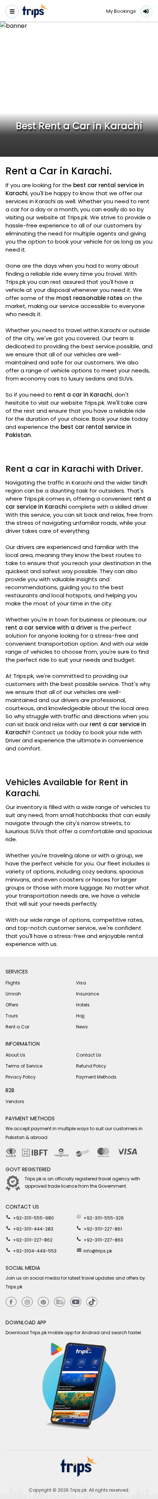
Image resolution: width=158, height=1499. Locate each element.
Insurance (87, 994)
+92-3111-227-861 (102, 1229)
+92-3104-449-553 (34, 1251)
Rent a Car (17, 1027)
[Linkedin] (59, 1302)
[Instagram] (27, 1302)
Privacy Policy (21, 1077)
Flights (13, 983)
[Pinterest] (43, 1302)
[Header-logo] (35, 12)
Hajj (80, 1016)
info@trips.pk (97, 1251)
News (82, 1027)
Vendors (15, 1101)
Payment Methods (96, 1077)
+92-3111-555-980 (33, 1218)
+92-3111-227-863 (102, 1240)
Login (146, 11)
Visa (81, 983)
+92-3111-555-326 (103, 1218)
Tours (12, 1016)
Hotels (83, 1005)
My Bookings (121, 11)
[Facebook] (11, 1302)
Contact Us (88, 1055)
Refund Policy (91, 1066)
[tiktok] (91, 1302)
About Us (15, 1055)
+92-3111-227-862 (32, 1240)
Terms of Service (24, 1066)
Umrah (13, 994)
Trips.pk (78, 1490)
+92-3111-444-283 (32, 1229)
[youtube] (75, 1302)
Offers (12, 1005)
